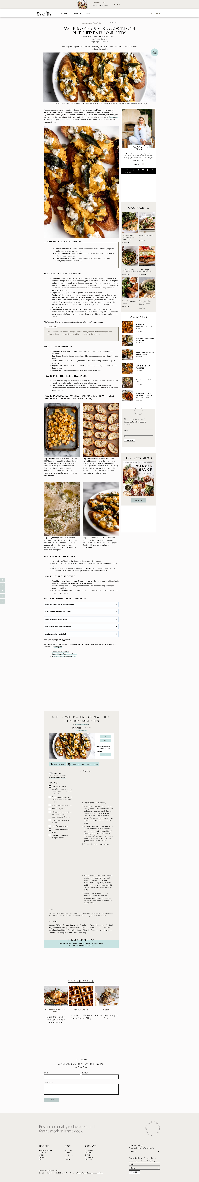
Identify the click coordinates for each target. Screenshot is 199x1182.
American (106, 1010)
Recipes (64, 13)
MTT (57, 1170)
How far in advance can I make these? (58, 626)
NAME (126, 431)
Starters (42, 1153)
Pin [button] (105, 740)
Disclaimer (90, 1173)
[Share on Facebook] (2, 580)
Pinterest (89, 1157)
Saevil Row (50, 1170)
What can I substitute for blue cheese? (58, 612)
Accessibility (98, 1173)
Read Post (125, 243)
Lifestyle (68, 1150)
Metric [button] (63, 778)
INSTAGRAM (72, 943)
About (88, 13)
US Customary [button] (54, 778)
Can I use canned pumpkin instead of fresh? (59, 604)
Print (105, 736)
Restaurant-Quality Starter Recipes (91, 23)
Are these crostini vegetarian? (55, 634)
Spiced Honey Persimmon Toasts (64, 654)
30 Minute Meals (45, 1150)
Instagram (58, 647)
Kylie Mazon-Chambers (100, 39)
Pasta (41, 1159)
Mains (41, 1155)
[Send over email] (2, 590)
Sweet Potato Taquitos (60, 652)
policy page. (143, 103)
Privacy (79, 1173)
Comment (48, 1082)
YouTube (88, 1153)
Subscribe (129, 440)
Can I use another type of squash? (56, 619)
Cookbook (77, 13)
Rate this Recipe (81, 730)
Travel (67, 1153)
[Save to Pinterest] (2, 585)
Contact (68, 1159)
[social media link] (134, 170)
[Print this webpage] (2, 596)
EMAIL (126, 437)
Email (85, 1073)
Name (46, 1073)
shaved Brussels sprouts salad (90, 120)
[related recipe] (56, 1007)
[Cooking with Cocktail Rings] (44, 13)
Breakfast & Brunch (81, 1010)
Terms (84, 1173)
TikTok (87, 1155)
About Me (136, 164)
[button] (91, 42)
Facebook (89, 1159)
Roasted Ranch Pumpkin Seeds (64, 657)
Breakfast (43, 1157)
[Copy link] (2, 601)
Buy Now (117, 4)
